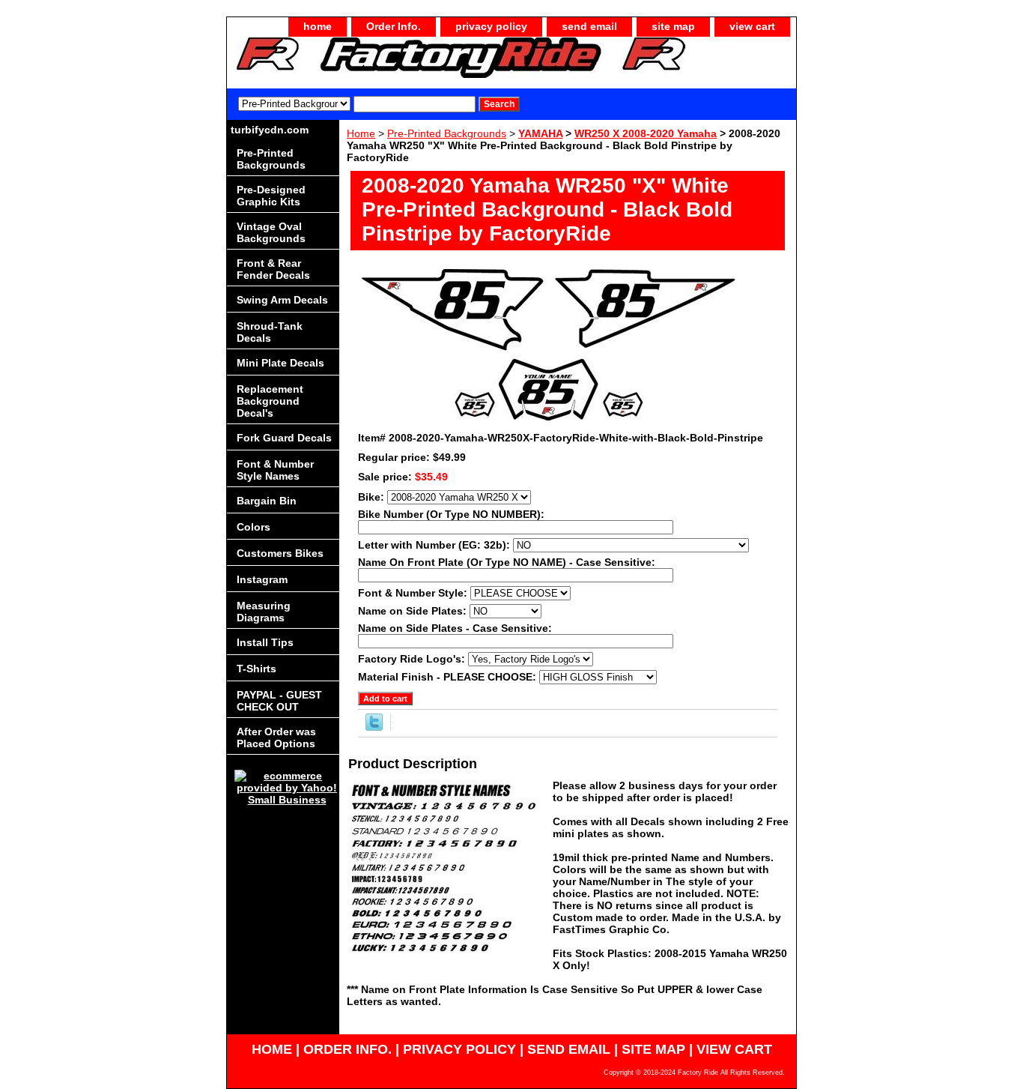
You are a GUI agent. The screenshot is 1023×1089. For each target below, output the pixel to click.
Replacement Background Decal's (270, 401)
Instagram (262, 579)
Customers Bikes (280, 553)
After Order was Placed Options (276, 737)
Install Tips (265, 642)
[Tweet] (374, 727)
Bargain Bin (267, 501)
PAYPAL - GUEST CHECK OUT (279, 701)
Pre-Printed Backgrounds (446, 133)
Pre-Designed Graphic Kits (271, 196)
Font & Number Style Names (275, 470)
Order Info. (393, 26)
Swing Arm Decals (282, 300)
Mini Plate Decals (280, 363)
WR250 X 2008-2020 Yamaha (645, 133)
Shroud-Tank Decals (270, 332)
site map (673, 26)
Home (361, 133)
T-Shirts (256, 669)
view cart (752, 26)
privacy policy (491, 26)
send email (589, 26)
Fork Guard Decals (284, 438)
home (317, 26)
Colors (253, 527)
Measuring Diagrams (264, 612)
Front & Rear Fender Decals (273, 269)
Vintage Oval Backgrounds (271, 232)
